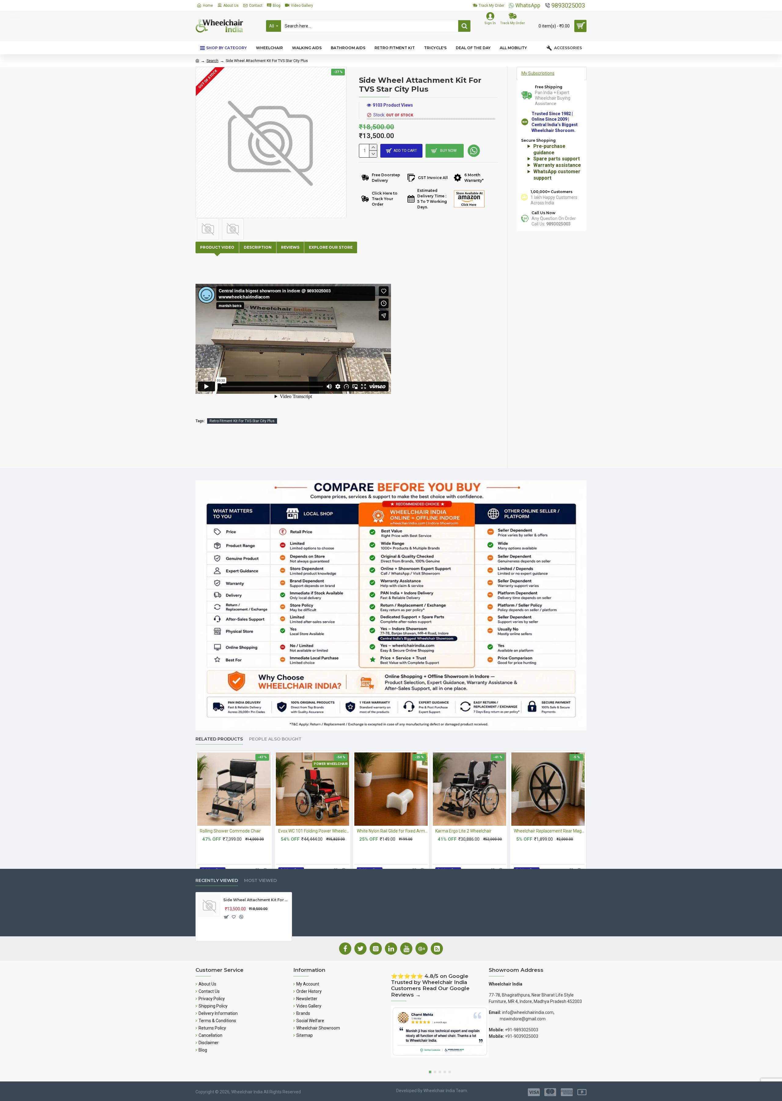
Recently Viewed (217, 880)
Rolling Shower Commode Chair (230, 830)
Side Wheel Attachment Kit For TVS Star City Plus (256, 900)
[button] (430, 1072)
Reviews (290, 247)
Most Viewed (260, 880)
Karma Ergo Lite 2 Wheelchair (463, 830)
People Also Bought (275, 739)
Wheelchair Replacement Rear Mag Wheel (549, 830)
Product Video (217, 247)
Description (258, 247)
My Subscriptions (537, 73)
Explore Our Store (331, 247)
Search (212, 61)
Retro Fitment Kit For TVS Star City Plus (242, 421)
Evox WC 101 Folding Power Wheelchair (313, 830)
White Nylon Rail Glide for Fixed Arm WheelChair (392, 830)
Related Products (219, 739)
